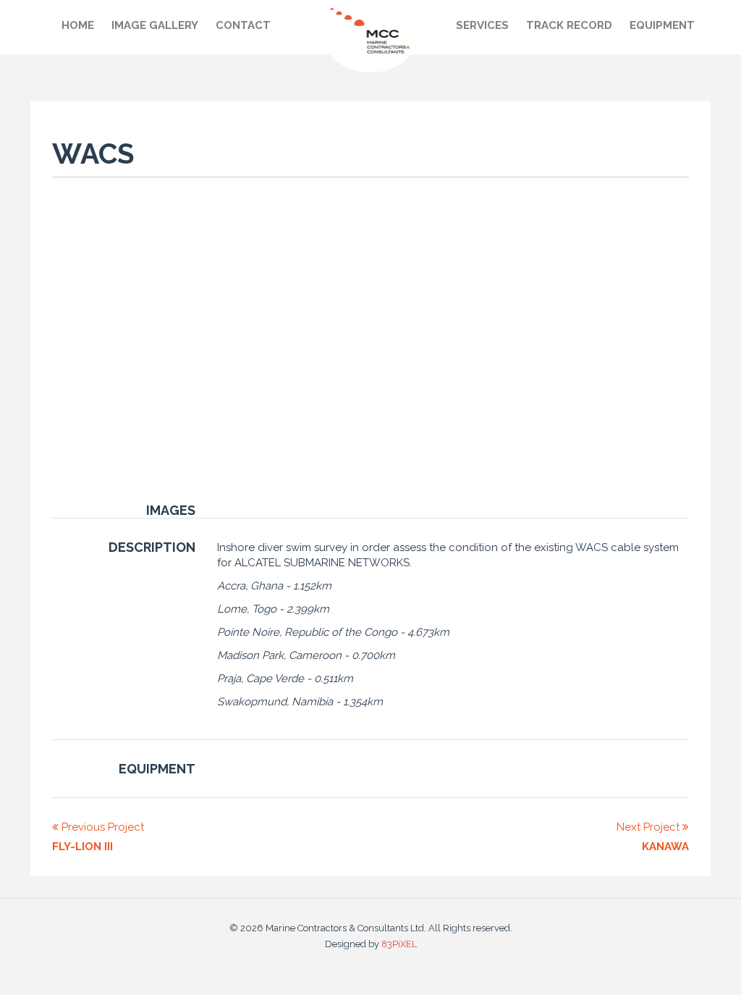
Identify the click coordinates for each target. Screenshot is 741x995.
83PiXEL (399, 944)
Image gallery (154, 25)
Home (78, 25)
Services (482, 25)
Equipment (662, 25)
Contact (243, 25)
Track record (569, 25)
